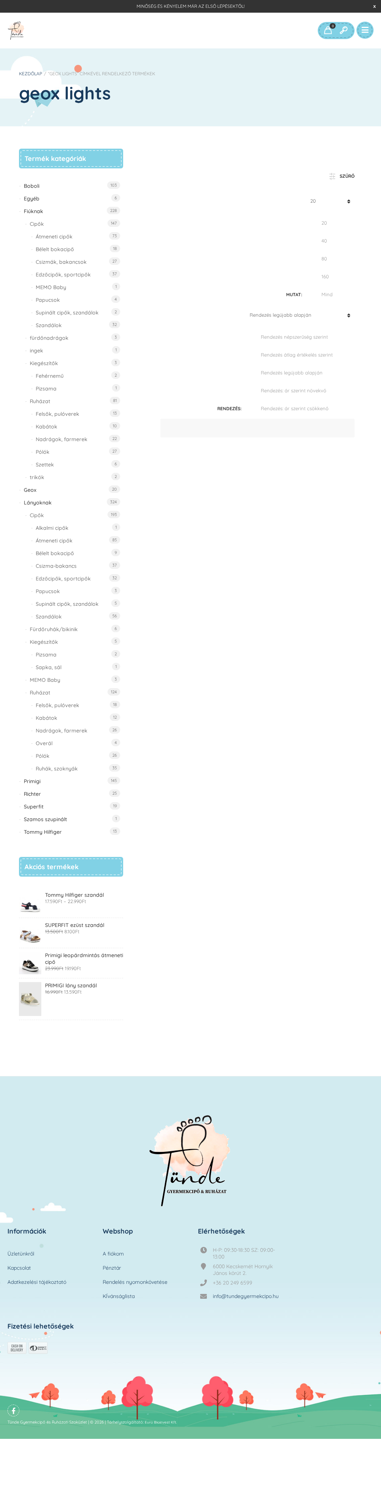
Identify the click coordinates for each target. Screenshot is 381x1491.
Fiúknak (33, 211)
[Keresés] (343, 30)
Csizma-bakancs (56, 566)
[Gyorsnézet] (179, 558)
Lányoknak (38, 502)
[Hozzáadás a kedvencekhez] (179, 586)
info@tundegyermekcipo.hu (246, 1296)
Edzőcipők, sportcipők (63, 274)
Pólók (42, 452)
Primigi (32, 781)
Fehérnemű (50, 376)
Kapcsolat (19, 1267)
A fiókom (113, 1253)
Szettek (45, 464)
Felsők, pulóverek (57, 414)
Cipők (37, 224)
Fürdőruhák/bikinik (54, 629)
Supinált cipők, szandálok (67, 312)
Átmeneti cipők (54, 236)
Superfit (34, 806)
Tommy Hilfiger (43, 832)
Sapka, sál (48, 667)
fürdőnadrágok (49, 338)
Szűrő (347, 176)
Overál (44, 743)
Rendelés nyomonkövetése (135, 1282)
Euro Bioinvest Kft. (161, 1422)
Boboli (31, 186)
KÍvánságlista (119, 1296)
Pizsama (46, 388)
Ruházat (40, 401)
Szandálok (49, 325)
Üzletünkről (20, 1253)
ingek (36, 350)
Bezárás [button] (374, 6)
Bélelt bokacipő (55, 249)
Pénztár (112, 1267)
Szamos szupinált (45, 819)
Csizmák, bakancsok (61, 262)
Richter (32, 794)
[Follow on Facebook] (13, 1410)
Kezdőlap (30, 73)
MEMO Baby (51, 287)
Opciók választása (179, 536)
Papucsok (48, 300)
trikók (37, 477)
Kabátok (46, 426)
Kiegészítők (44, 363)
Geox (30, 490)
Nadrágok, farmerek (61, 439)
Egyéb (31, 198)
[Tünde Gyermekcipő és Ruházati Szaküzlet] (16, 30)
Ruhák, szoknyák (57, 768)
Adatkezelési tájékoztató (36, 1282)
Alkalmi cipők (52, 528)
